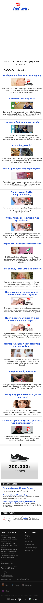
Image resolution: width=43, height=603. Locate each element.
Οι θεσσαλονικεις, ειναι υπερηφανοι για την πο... (9, 544)
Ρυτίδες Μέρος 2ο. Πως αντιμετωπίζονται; (22, 193)
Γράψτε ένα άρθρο (31, 547)
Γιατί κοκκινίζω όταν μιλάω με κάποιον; (22, 269)
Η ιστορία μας (29, 545)
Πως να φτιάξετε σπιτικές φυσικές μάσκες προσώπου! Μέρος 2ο (22, 293)
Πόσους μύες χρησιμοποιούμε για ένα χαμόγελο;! (22, 396)
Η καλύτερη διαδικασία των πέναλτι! (22, 122)
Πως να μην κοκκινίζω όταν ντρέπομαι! (22, 244)
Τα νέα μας (28, 542)
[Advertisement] (21, 31)
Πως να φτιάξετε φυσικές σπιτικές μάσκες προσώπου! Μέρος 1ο (22, 319)
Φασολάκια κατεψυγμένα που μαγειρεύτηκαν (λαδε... (9, 550)
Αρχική (27, 536)
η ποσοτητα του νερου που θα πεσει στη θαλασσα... (9, 556)
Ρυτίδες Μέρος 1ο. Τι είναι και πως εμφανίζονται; (22, 219)
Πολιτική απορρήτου (23, 579)
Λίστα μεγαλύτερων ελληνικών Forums (18, 488)
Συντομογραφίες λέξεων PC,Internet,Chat (19, 502)
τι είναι (25, 518)
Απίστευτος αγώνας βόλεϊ (22, 99)
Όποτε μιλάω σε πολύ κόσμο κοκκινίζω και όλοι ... (10, 538)
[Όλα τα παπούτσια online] (19, 478)
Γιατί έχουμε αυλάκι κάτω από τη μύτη (22, 75)
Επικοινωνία (29, 550)
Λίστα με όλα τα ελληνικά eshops (15, 495)
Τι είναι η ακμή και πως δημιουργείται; (22, 169)
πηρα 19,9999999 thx (7, 568)
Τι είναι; (27, 539)
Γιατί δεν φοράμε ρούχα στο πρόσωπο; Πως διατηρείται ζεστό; (22, 421)
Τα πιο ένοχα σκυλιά (22, 145)
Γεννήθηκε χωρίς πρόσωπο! (22, 371)
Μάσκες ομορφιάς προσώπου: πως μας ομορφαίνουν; (22, 345)
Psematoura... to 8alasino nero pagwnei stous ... (9, 562)
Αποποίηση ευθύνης (7, 579)
